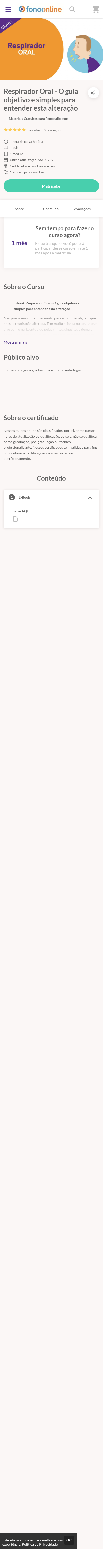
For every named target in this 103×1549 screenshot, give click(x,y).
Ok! (69, 1540)
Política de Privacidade (40, 1544)
